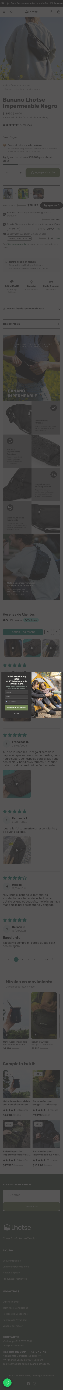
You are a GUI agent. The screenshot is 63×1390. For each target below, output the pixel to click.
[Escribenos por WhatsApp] (7, 1382)
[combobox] (8, 702)
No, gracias (16, 713)
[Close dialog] (59, 673)
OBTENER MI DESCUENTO (16, 707)
